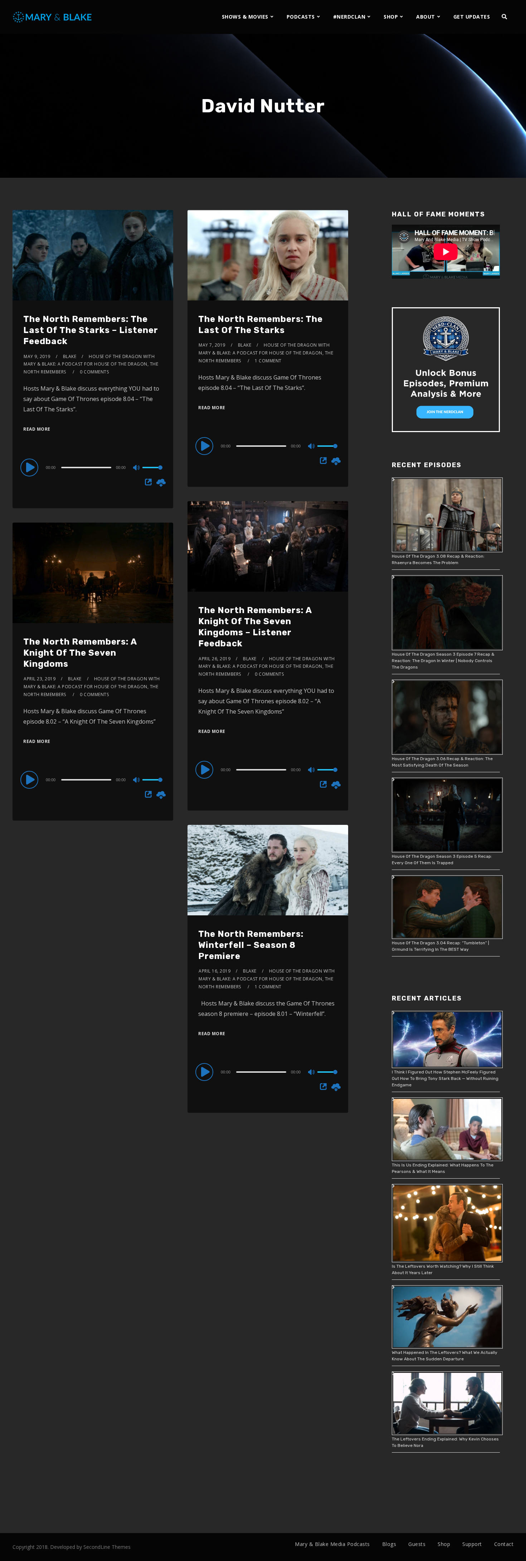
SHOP (391, 16)
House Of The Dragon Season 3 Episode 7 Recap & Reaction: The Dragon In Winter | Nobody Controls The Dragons (443, 661)
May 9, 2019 (37, 356)
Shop (444, 1544)
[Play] (30, 467)
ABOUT (425, 16)
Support (472, 1544)
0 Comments (94, 372)
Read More (36, 429)
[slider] (152, 473)
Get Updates (471, 16)
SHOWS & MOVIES (245, 16)
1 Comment (268, 361)
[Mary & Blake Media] (53, 16)
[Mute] (136, 468)
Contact (504, 1544)
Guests (416, 1544)
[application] (92, 467)
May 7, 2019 (212, 345)
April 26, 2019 (214, 659)
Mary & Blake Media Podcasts (332, 1544)
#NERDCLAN (349, 16)
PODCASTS (301, 16)
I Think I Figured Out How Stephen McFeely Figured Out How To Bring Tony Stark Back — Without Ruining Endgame (445, 1078)
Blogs (389, 1544)
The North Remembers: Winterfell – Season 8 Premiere (251, 945)
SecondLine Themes (107, 1546)
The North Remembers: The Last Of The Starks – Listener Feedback (90, 330)
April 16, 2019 (214, 971)
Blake (70, 356)
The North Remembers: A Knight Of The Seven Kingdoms (80, 653)
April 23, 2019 (39, 679)
